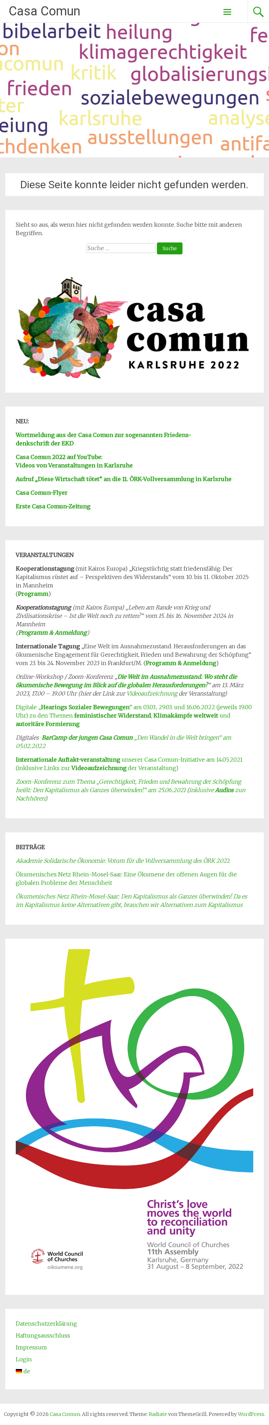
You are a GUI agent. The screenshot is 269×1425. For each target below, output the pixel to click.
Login (24, 1359)
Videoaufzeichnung (151, 693)
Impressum (31, 1347)
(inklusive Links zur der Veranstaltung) (97, 767)
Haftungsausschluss (43, 1335)
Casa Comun (44, 11)
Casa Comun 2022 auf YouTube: (59, 456)
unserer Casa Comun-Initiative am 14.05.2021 (129, 759)
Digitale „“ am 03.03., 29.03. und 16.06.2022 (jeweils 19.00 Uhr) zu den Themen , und (134, 715)
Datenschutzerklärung (46, 1323)
